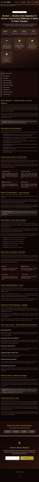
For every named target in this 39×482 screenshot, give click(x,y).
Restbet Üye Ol (27, 458)
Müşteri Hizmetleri (6, 89)
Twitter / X (7, 431)
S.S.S (32, 2)
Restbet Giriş (12, 474)
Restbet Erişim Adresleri (7, 80)
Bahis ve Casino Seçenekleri (8, 85)
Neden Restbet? (6, 78)
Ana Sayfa (16, 2)
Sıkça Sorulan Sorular (7, 94)
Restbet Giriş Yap (12, 458)
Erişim (28, 2)
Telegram (31, 431)
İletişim (36, 2)
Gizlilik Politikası (27, 474)
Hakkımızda (23, 2)
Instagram (15, 431)
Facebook (23, 431)
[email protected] (22, 293)
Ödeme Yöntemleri (6, 87)
